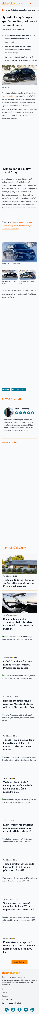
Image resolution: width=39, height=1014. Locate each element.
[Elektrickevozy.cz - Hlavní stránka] (11, 3)
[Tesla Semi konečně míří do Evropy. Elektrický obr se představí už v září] (19, 848)
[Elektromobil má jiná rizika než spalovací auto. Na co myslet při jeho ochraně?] (19, 808)
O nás (4, 989)
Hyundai (5, 389)
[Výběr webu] (22, 3)
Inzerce (4, 992)
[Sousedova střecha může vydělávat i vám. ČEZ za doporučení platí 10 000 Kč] (19, 887)
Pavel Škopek (7, 576)
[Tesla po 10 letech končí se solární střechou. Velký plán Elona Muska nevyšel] (19, 564)
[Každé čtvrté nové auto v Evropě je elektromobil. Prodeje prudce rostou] (19, 645)
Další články (19, 962)
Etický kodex (7, 999)
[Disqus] (19, 473)
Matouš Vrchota (8, 697)
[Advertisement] (19, 142)
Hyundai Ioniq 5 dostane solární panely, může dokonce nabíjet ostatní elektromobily (17, 225)
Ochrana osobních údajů (11, 1003)
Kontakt (5, 996)
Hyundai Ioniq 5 (8, 96)
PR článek (6, 821)
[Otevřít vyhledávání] (31, 3)
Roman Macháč (6, 29)
